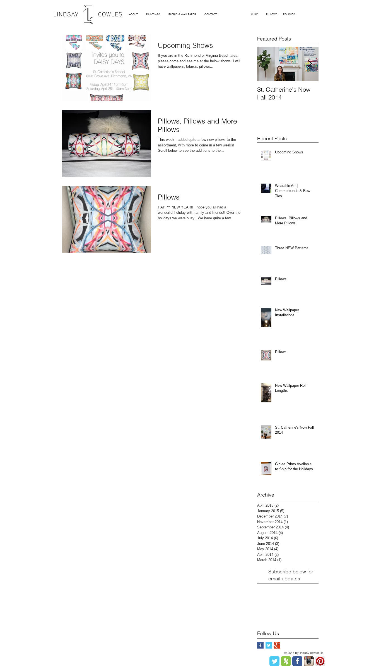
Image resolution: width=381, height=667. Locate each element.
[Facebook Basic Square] (260, 645)
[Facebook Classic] (297, 661)
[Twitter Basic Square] (269, 645)
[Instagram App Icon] (309, 661)
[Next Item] (309, 64)
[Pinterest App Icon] (320, 661)
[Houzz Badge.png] (286, 661)
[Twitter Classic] (274, 661)
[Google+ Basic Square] (277, 645)
